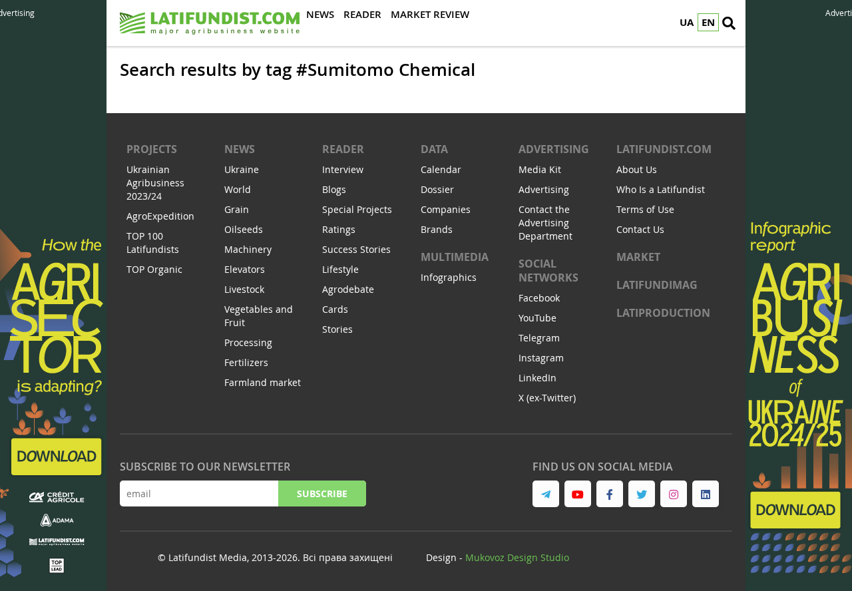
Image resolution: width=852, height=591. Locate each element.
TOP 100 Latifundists (152, 243)
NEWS (239, 149)
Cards (335, 309)
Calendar (441, 169)
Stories (337, 329)
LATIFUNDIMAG (657, 285)
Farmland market (262, 382)
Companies (446, 209)
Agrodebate (348, 289)
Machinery (248, 249)
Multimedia (455, 257)
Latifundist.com (664, 149)
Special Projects (357, 209)
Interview (342, 169)
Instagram (541, 357)
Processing (248, 342)
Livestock (244, 289)
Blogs (334, 189)
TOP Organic (154, 269)
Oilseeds (243, 229)
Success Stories (356, 249)
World (237, 189)
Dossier (437, 189)
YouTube (537, 317)
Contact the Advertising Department (545, 222)
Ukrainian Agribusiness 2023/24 (155, 182)
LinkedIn (537, 377)
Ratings (338, 229)
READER (343, 149)
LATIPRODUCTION (663, 312)
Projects (151, 149)
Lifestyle (340, 269)
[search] (729, 23)
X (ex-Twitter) (547, 397)
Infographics (449, 277)
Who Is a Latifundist (660, 189)
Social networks (548, 270)
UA (687, 22)
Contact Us (640, 229)
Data (434, 149)
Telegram (539, 337)
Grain (236, 209)
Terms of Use (645, 209)
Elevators (244, 269)
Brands (437, 229)
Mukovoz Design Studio (517, 557)
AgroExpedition (160, 216)
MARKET (638, 257)
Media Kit (540, 169)
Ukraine (241, 169)
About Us (636, 169)
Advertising (554, 149)
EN (708, 22)
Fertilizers (246, 362)
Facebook (539, 298)
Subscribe (322, 493)
